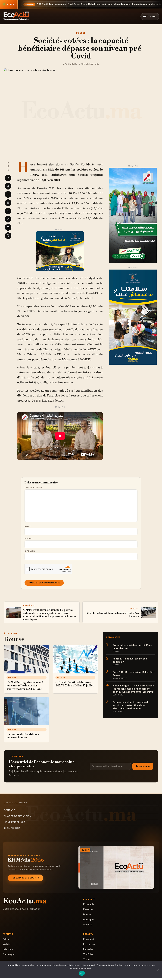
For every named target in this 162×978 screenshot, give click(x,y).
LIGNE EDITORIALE (14, 822)
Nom (28, 526)
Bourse (81, 33)
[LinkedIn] (8, 202)
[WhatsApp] (8, 211)
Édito (6, 939)
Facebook (88, 939)
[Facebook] (8, 178)
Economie (88, 904)
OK (81, 973)
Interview (8, 949)
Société (87, 924)
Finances (88, 909)
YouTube (88, 954)
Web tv (6, 944)
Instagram (89, 944)
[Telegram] (8, 219)
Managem (69, 359)
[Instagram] (8, 186)
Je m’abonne (143, 766)
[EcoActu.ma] (16, 16)
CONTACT (9, 810)
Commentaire (33, 488)
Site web (30, 551)
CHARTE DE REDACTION (17, 816)
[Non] (158, 969)
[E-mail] (8, 227)
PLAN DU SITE (12, 828)
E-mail (29, 539)
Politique (88, 919)
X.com (86, 959)
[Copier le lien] (8, 235)
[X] (8, 194)
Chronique (9, 954)
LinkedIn (88, 949)
